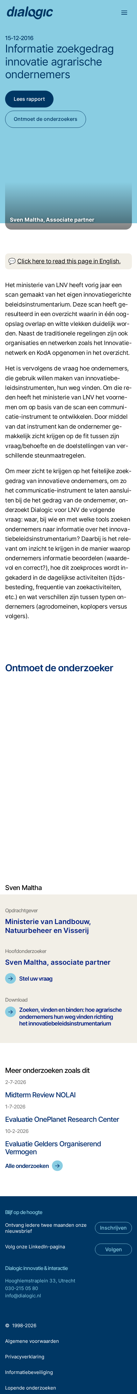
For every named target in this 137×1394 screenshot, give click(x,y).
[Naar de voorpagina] (29, 13)
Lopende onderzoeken (30, 1388)
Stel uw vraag (35, 978)
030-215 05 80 (21, 1288)
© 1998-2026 (20, 1325)
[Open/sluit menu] (125, 13)
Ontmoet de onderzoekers (45, 119)
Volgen (113, 1249)
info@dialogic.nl (23, 1296)
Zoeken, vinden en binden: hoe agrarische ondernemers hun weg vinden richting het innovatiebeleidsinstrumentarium (70, 1016)
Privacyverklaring (24, 1357)
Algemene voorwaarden (32, 1341)
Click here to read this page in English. (68, 261)
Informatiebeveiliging (29, 1372)
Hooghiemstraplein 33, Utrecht (40, 1281)
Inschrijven (113, 1228)
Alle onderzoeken (27, 1166)
